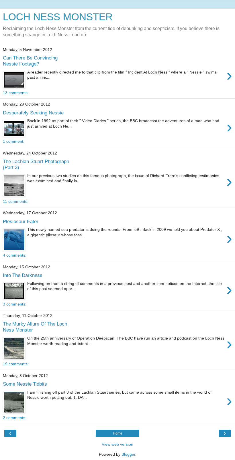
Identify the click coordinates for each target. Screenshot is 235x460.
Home (117, 433)
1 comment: (13, 141)
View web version (117, 444)
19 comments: (16, 364)
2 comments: (14, 417)
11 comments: (15, 201)
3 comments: (14, 304)
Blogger (128, 454)
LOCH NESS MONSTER (58, 16)
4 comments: (14, 255)
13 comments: (16, 92)
